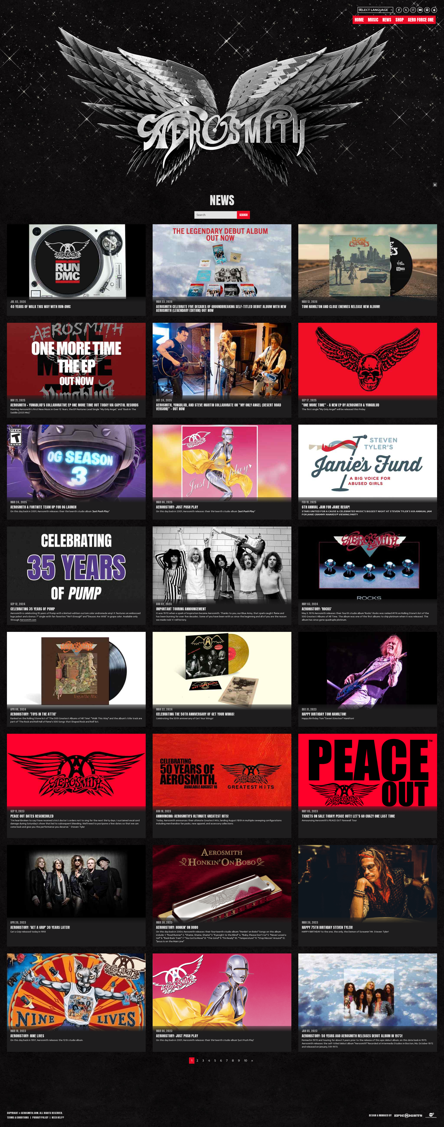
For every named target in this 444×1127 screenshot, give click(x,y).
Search (243, 215)
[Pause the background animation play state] (435, 185)
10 (245, 1060)
